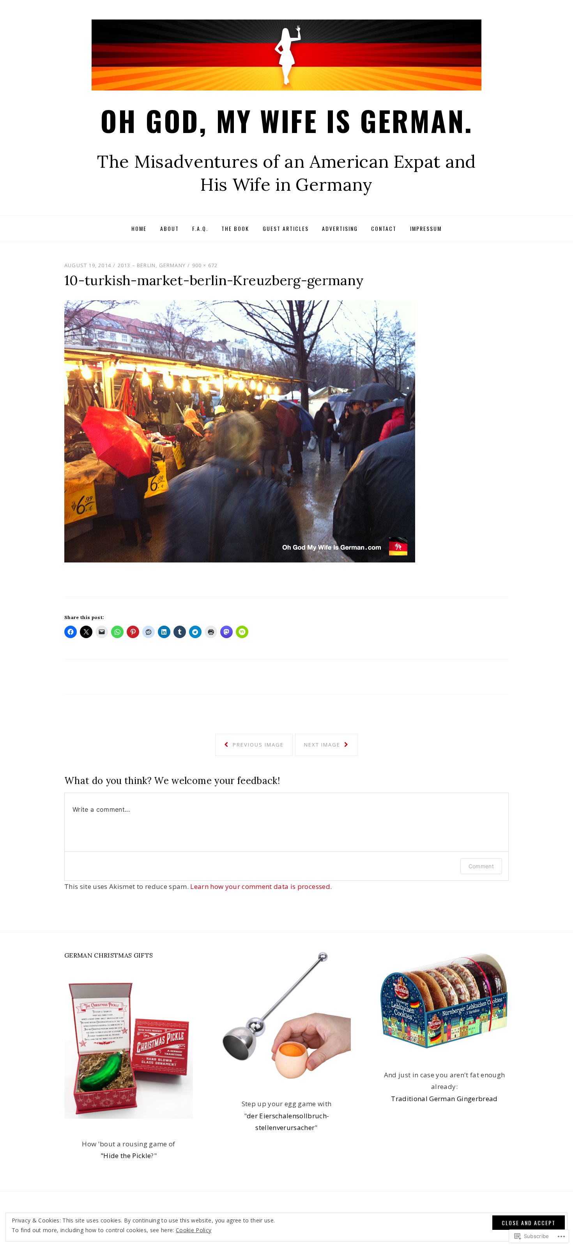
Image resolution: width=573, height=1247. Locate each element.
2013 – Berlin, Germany (152, 265)
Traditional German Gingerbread (444, 1098)
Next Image (323, 744)
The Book (235, 228)
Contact (383, 228)
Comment (481, 866)
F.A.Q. (200, 228)
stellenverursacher (285, 1127)
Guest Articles (286, 228)
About (169, 228)
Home (139, 228)
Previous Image (257, 744)
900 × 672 (205, 265)
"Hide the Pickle (126, 1155)
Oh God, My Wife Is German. (286, 120)
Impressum (426, 228)
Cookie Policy (193, 1230)
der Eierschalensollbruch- (288, 1115)
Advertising (340, 228)
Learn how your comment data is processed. (261, 886)
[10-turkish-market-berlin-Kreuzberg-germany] (239, 430)
